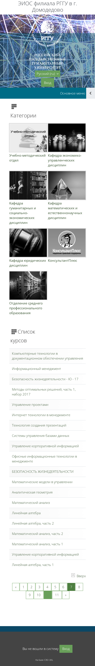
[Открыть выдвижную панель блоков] (90, 93)
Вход (47, 82)
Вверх (81, 576)
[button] (47, 73)
